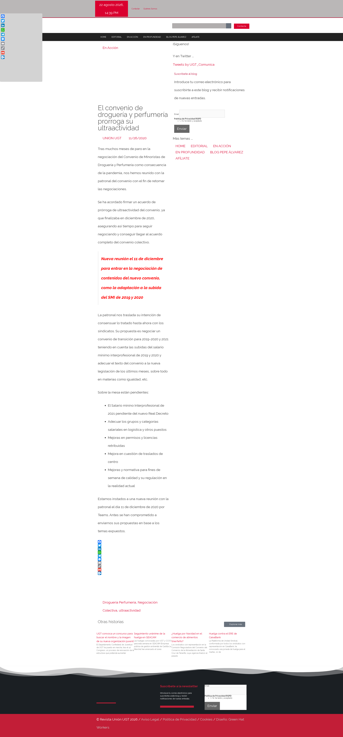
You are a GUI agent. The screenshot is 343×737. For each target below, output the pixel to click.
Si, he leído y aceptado (192, 121)
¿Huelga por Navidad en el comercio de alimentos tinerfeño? (187, 637)
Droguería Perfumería (119, 602)
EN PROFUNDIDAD (152, 37)
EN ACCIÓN (132, 37)
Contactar (135, 9)
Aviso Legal (150, 719)
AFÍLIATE (196, 37)
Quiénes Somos (150, 9)
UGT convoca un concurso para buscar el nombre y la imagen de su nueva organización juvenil (115, 637)
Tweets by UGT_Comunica (194, 64)
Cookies (206, 719)
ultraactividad (130, 610)
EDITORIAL (117, 37)
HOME (103, 37)
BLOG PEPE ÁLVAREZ (176, 37)
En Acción (110, 48)
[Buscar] (228, 25)
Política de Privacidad (179, 719)
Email (176, 114)
